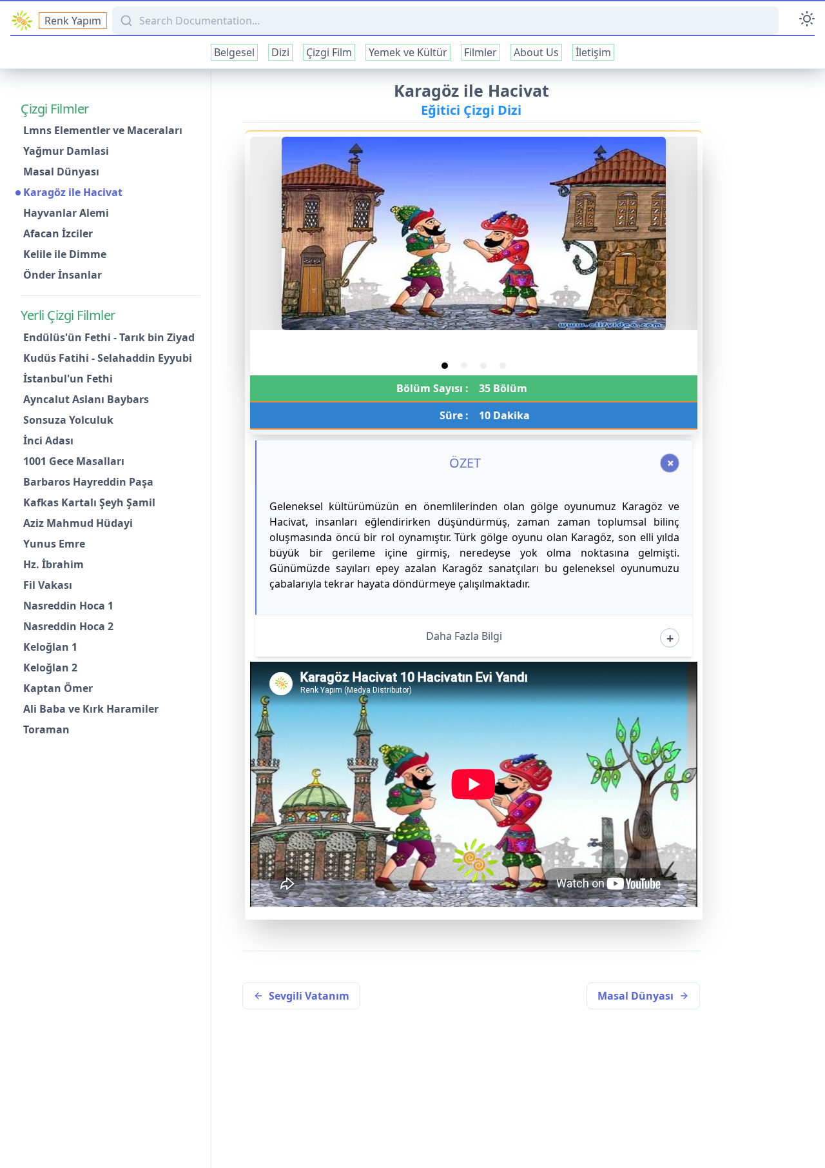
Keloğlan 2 (50, 667)
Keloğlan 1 (50, 647)
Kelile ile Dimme (64, 255)
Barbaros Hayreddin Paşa (88, 482)
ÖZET (465, 462)
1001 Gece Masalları (73, 461)
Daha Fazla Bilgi (464, 636)
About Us (536, 52)
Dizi (280, 52)
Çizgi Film (329, 52)
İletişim (593, 52)
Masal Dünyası (61, 172)
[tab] (444, 365)
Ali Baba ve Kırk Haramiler (91, 709)
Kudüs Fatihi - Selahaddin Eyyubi (107, 358)
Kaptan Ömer (58, 688)
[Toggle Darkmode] (807, 20)
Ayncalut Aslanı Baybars (86, 399)
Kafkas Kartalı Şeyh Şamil (89, 502)
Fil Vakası (47, 585)
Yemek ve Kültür (408, 52)
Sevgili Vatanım (309, 996)
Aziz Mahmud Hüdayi (78, 523)
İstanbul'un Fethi (68, 378)
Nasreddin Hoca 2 (68, 626)
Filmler (480, 52)
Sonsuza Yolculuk (68, 420)
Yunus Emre (54, 544)
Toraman (46, 729)
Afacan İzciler (58, 234)
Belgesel (234, 52)
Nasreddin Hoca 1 (68, 606)
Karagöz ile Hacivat (72, 193)
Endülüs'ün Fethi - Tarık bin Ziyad (109, 337)
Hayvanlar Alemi (66, 213)
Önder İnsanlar (62, 275)
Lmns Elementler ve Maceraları (102, 131)
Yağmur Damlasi (66, 151)
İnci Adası (48, 440)
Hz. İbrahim (53, 564)
